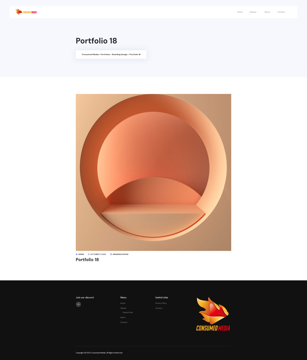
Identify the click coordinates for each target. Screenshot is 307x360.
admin (81, 254)
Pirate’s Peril (128, 312)
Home (239, 12)
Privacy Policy (161, 303)
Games (253, 12)
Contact (281, 12)
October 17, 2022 (98, 254)
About (267, 12)
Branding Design (120, 254)
